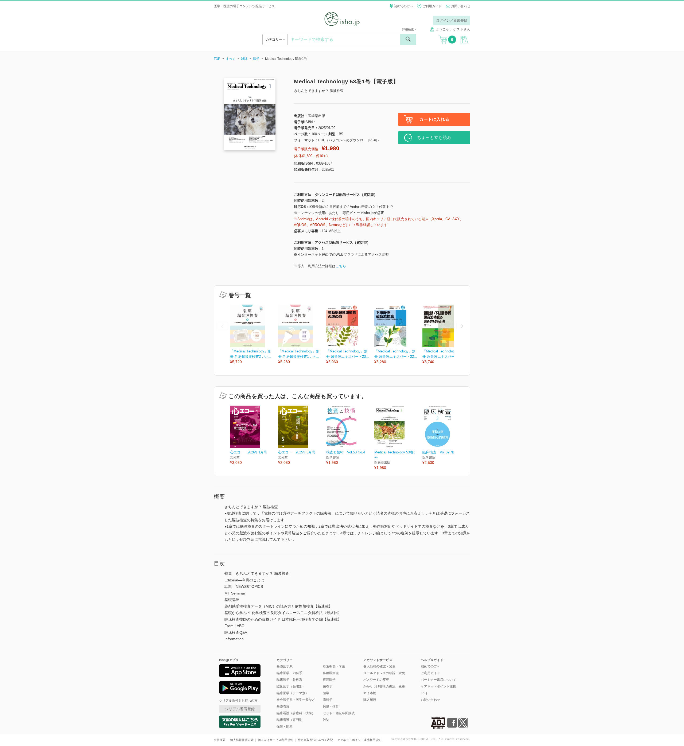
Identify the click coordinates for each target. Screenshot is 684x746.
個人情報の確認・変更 (379, 666)
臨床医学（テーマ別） (293, 693)
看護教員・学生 (334, 666)
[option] (254, 335)
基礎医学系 (285, 666)
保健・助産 (285, 726)
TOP (217, 59)
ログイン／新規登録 (451, 20)
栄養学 (327, 686)
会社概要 (220, 739)
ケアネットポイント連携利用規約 (359, 739)
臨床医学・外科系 (289, 680)
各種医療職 (331, 673)
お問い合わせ (460, 6)
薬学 (326, 693)
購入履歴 (369, 700)
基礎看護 (283, 706)
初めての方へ (403, 6)
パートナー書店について (438, 680)
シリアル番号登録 (240, 709)
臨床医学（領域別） (291, 686)
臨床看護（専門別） (291, 720)
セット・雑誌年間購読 (339, 713)
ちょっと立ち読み (434, 137)
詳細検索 (408, 29)
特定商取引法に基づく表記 (315, 739)
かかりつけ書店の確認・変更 (384, 686)
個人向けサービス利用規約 (275, 739)
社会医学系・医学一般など (296, 700)
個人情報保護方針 (242, 739)
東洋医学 (329, 680)
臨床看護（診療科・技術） (296, 713)
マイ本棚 (369, 693)
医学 (256, 59)
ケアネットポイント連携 (438, 686)
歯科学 (327, 700)
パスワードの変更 (376, 680)
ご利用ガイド (432, 6)
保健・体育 (331, 706)
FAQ (424, 693)
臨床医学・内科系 (289, 673)
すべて (230, 59)
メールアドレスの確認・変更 (384, 673)
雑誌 (244, 59)
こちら (341, 266)
